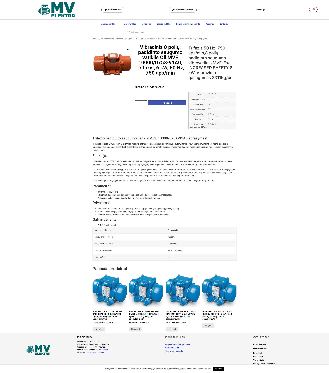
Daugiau (208, 325)
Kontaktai (224, 24)
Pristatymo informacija (174, 351)
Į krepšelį (167, 103)
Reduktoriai (146, 24)
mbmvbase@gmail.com (95, 352)
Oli (209, 104)
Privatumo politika (172, 348)
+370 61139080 (102, 350)
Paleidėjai (257, 353)
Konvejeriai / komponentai (188, 24)
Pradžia (96, 39)
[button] (127, 49)
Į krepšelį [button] (99, 329)
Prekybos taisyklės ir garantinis (177, 344)
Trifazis (211, 114)
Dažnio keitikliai (164, 24)
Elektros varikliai (108, 24)
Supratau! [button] (218, 369)
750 (209, 109)
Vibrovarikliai (130, 24)
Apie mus (210, 24)
